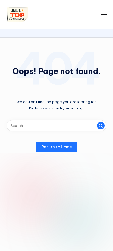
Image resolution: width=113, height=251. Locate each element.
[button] (101, 125)
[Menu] (103, 14)
